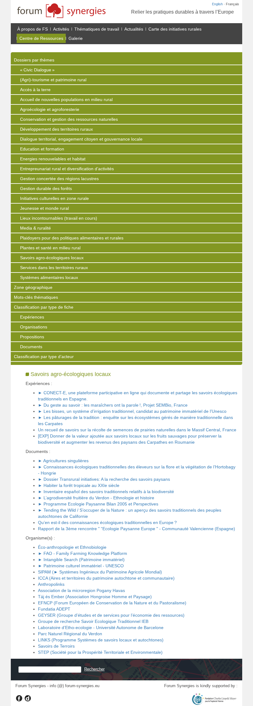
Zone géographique (33, 287)
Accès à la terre (35, 89)
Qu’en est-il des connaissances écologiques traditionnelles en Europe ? (107, 522)
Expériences (32, 317)
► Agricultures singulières (63, 460)
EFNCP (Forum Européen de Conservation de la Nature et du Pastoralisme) (112, 602)
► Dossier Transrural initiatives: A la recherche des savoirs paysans (104, 479)
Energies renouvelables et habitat (52, 158)
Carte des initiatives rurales (174, 29)
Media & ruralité (35, 228)
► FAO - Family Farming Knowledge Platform (82, 553)
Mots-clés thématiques (36, 297)
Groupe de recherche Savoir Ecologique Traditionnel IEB (93, 621)
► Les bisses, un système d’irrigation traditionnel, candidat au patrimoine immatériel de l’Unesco (132, 411)
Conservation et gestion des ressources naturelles (69, 119)
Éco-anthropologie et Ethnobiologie (72, 547)
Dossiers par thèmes (34, 59)
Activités (61, 29)
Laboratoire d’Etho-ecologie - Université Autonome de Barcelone (101, 627)
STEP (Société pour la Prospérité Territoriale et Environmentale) (100, 652)
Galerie (75, 38)
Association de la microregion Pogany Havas (81, 590)
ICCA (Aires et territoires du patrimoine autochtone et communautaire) (106, 578)
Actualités (133, 29)
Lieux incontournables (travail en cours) (58, 218)
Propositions (32, 336)
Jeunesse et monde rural (44, 208)
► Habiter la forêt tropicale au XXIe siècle (78, 485)
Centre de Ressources (41, 38)
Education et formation (42, 148)
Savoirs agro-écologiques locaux (52, 257)
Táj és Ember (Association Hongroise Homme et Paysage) (95, 596)
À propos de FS (32, 29)
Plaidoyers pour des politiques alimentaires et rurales (71, 237)
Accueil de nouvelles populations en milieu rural (66, 99)
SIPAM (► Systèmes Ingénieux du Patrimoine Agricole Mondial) (100, 571)
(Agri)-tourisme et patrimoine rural (53, 79)
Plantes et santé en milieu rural (50, 247)
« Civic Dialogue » (37, 69)
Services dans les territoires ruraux (54, 267)
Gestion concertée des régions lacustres (59, 178)
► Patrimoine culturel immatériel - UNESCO (81, 565)
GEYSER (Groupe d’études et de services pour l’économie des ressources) (111, 615)
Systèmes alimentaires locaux (49, 277)
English (217, 4)
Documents (31, 346)
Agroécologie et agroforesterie (49, 109)
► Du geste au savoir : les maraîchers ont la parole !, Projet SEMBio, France (113, 405)
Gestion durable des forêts (46, 188)
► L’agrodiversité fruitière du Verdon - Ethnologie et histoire (96, 497)
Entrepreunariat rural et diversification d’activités (67, 168)
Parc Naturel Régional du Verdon (70, 633)
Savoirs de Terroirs (56, 646)
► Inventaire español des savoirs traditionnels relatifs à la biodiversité (106, 491)
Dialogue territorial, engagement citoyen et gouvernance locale (81, 139)
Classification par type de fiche (43, 307)
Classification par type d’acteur (44, 356)
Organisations (33, 326)
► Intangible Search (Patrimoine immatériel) (81, 559)
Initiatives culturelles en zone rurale (54, 198)
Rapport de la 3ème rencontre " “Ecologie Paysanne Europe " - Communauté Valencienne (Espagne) (136, 528)
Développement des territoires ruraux (56, 129)
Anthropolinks (51, 584)
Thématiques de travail (96, 29)
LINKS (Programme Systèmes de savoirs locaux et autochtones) (101, 639)
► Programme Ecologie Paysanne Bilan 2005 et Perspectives (98, 503)
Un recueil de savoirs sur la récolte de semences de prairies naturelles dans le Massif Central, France (137, 429)
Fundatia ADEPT (54, 609)
